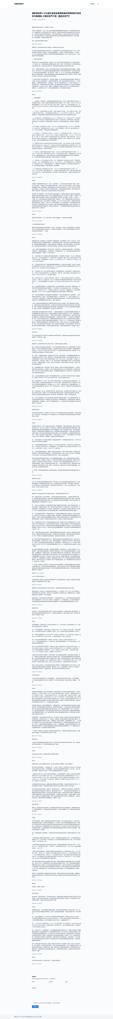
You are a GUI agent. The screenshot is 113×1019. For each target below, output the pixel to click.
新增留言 (34, 988)
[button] (95, 4)
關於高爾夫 (92, 3)
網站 (66, 981)
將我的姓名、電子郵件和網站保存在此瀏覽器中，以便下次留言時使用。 (47, 1002)
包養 (65, 201)
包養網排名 (34, 870)
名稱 (33, 981)
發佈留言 (35, 1006)
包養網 (62, 298)
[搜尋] (98, 3)
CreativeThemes (35, 1016)
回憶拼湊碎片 (19, 4)
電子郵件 (51, 981)
